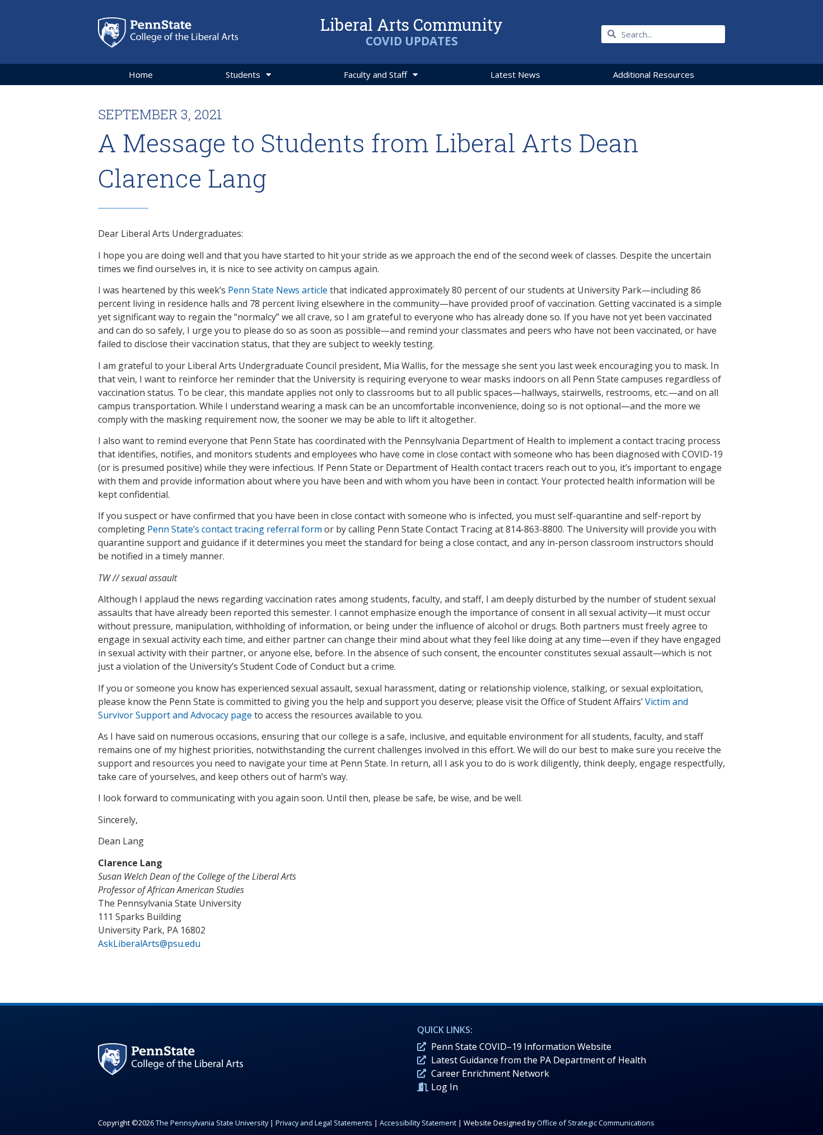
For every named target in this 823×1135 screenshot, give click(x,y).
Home (141, 74)
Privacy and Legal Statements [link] (323, 1123)
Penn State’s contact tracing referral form (234, 529)
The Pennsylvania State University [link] (212, 1123)
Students (243, 74)
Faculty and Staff (375, 74)
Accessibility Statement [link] (418, 1123)
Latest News (515, 74)
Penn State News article (278, 290)
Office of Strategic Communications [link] (595, 1123)
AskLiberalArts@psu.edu (149, 943)
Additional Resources (653, 74)
